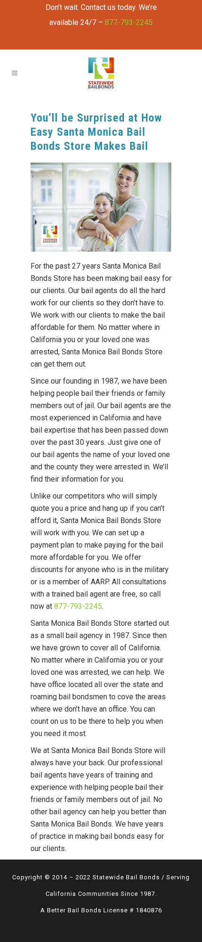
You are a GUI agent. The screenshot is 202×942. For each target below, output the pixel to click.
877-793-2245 (129, 22)
